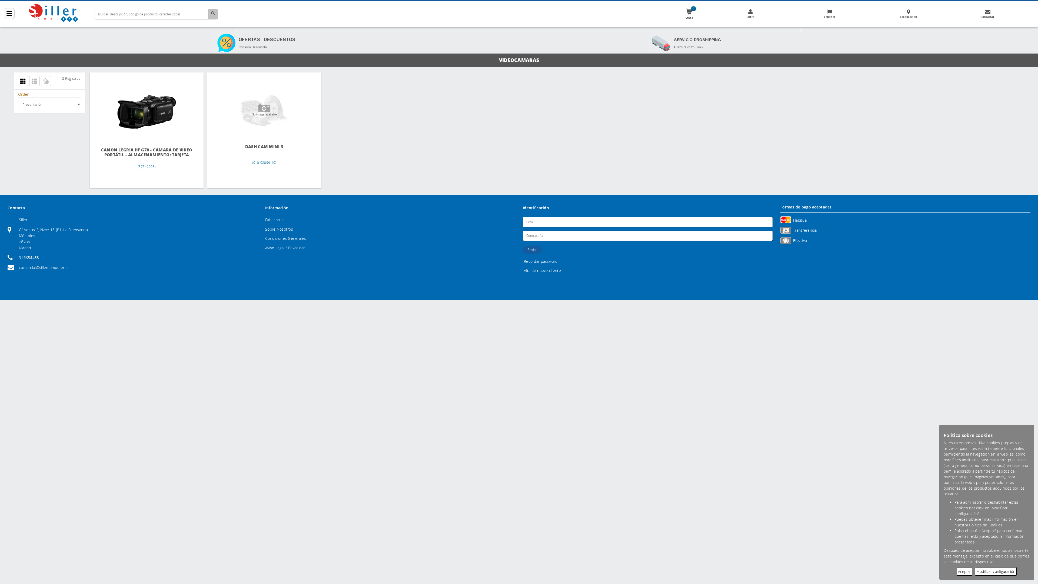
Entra (750, 17)
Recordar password (541, 261)
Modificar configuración (995, 571)
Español (829, 17)
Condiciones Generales (285, 238)
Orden (23, 94)
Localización (908, 17)
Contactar (987, 17)
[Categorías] (9, 13)
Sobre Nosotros (279, 229)
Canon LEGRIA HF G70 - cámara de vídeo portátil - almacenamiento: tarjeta (135, 154)
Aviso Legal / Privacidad (285, 247)
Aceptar (964, 571)
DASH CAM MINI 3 (229, 146)
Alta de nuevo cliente (542, 270)
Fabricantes (275, 219)
